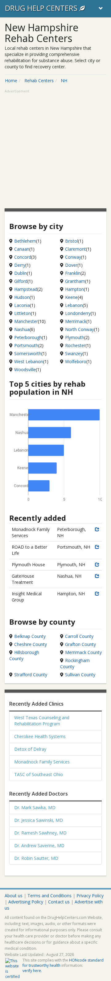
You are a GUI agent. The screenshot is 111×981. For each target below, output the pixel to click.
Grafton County (80, 644)
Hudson (22, 297)
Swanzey (74, 353)
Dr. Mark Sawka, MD (35, 807)
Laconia (22, 305)
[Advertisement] (55, 149)
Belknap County (30, 636)
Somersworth (27, 353)
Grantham (75, 281)
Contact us (59, 902)
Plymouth (74, 337)
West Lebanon (28, 361)
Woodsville (25, 369)
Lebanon (74, 305)
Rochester (75, 345)
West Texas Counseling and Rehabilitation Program (41, 721)
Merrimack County (83, 652)
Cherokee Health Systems (40, 736)
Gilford (20, 281)
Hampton (74, 289)
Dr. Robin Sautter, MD (36, 858)
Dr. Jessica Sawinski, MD (38, 820)
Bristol (71, 241)
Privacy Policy (90, 895)
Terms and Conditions (49, 895)
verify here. (32, 970)
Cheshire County (30, 644)
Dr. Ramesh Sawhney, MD (40, 833)
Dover (71, 265)
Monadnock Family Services (42, 762)
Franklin (72, 273)
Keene (71, 297)
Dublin (20, 273)
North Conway (79, 329)
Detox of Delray (30, 749)
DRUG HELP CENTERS (42, 8)
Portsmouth (26, 345)
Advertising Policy (25, 902)
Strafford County (30, 674)
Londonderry (78, 313)
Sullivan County (80, 674)
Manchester (26, 321)
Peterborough (28, 337)
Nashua (22, 329)
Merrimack (75, 321)
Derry (19, 265)
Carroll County (79, 636)
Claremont (75, 249)
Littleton (22, 313)
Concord (22, 257)
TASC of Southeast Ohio (38, 774)
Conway (73, 257)
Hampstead (25, 289)
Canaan (21, 249)
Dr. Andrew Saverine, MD (39, 845)
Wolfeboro (75, 361)
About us (14, 895)
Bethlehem (25, 241)
